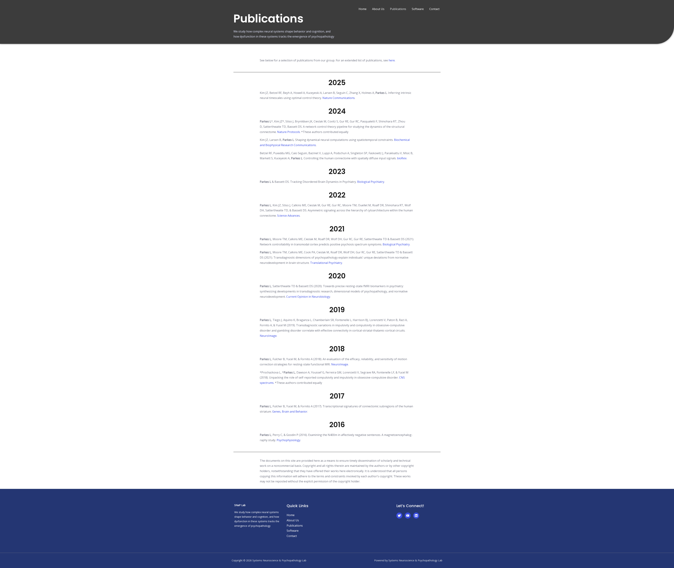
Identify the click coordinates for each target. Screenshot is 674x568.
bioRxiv (402, 158)
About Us (378, 9)
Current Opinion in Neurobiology (308, 297)
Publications (398, 9)
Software (418, 9)
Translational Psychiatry (326, 263)
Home (362, 9)
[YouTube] (408, 516)
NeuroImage (268, 336)
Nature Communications (338, 98)
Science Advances (288, 216)
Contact (434, 9)
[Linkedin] (416, 516)
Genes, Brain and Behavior (289, 411)
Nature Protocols (288, 132)
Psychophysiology (288, 440)
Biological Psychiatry (370, 182)
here (392, 60)
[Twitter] (399, 516)
